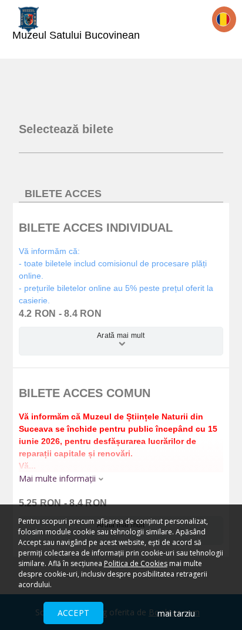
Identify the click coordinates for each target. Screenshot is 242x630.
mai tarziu (176, 613)
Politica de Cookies (135, 563)
